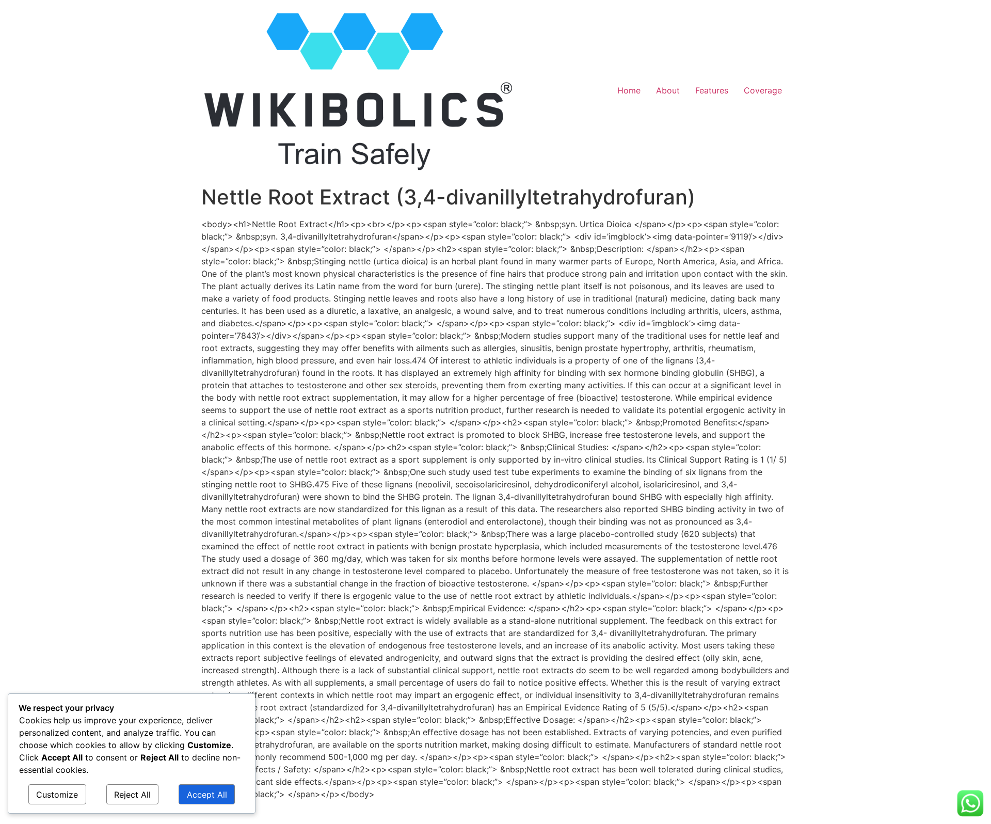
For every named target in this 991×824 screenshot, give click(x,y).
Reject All (132, 794)
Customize (57, 794)
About (668, 90)
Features (711, 90)
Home (629, 90)
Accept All (207, 794)
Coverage (763, 90)
